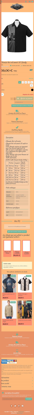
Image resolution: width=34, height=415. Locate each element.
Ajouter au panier (26, 98)
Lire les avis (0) (16, 65)
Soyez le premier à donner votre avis (18, 231)
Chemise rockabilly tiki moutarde (16, 254)
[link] (11, 405)
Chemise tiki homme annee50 (7, 253)
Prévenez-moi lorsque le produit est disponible (22, 105)
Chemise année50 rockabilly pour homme (26, 254)
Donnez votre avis (27, 65)
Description (9, 137)
